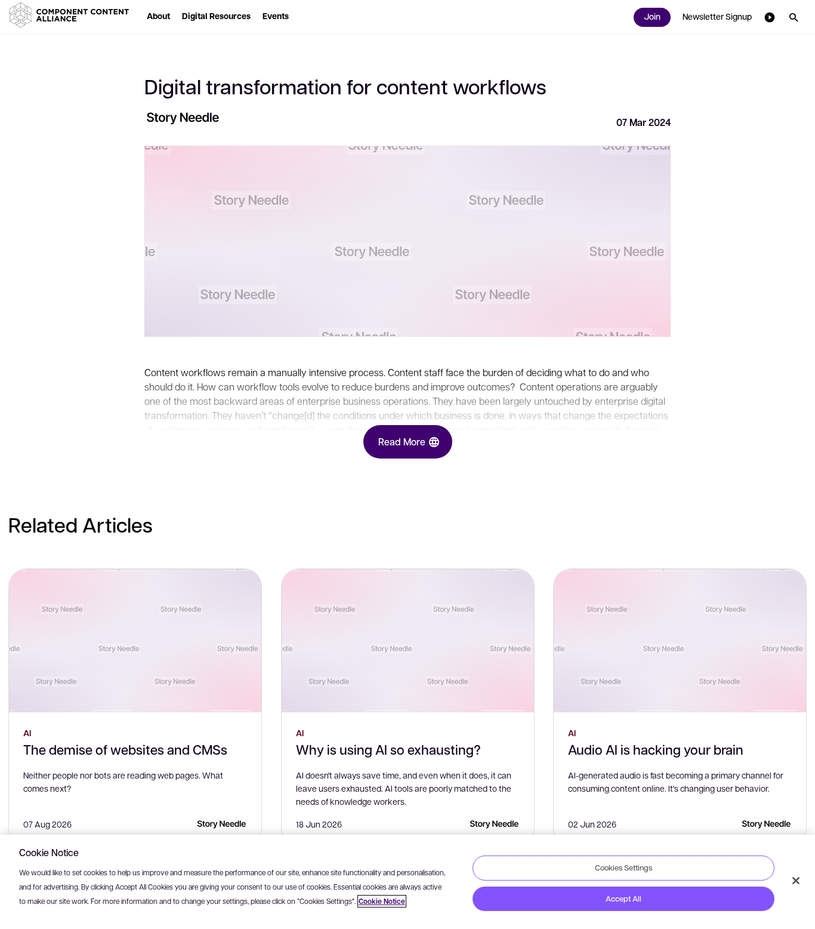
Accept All (623, 898)
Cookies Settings (623, 867)
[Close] (796, 881)
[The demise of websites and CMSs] (135, 640)
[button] (72, 14)
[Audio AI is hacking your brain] (680, 640)
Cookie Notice (382, 901)
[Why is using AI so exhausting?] (408, 640)
